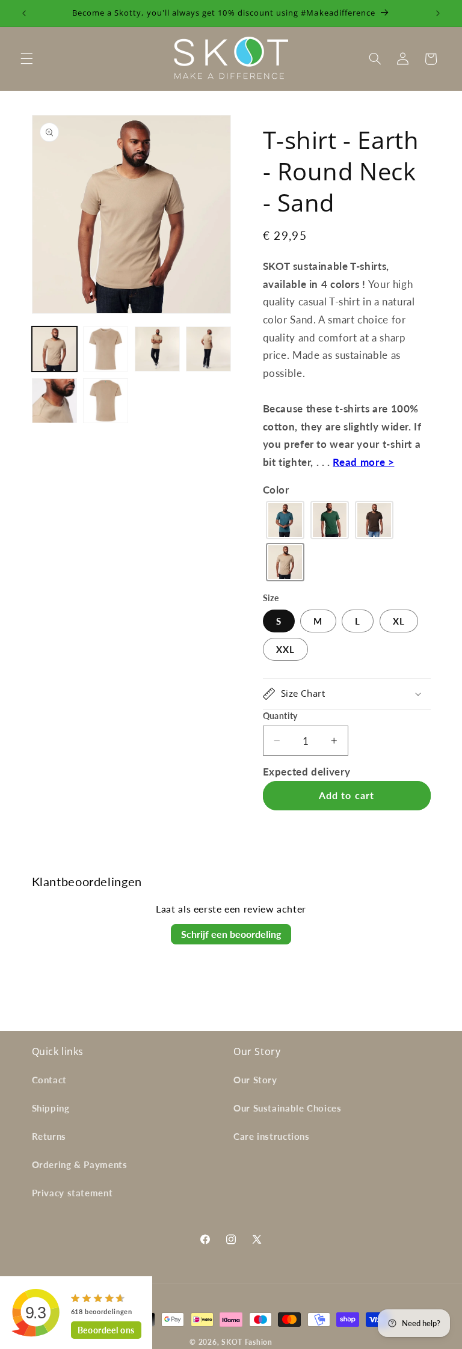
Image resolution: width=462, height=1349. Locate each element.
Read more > (363, 462)
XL (399, 621)
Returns (49, 1136)
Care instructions (271, 1136)
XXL (285, 649)
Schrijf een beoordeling (231, 934)
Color (276, 489)
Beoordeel (106, 1330)
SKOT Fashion (247, 1342)
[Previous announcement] (24, 13)
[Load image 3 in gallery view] (157, 349)
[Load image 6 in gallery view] (105, 400)
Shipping (51, 1108)
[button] (26, 59)
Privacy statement (72, 1192)
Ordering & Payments (80, 1164)
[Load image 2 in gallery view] (105, 349)
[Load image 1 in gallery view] (54, 349)
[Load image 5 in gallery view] (54, 400)
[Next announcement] (438, 13)
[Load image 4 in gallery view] (208, 349)
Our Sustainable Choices (287, 1108)
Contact (49, 1079)
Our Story (255, 1079)
